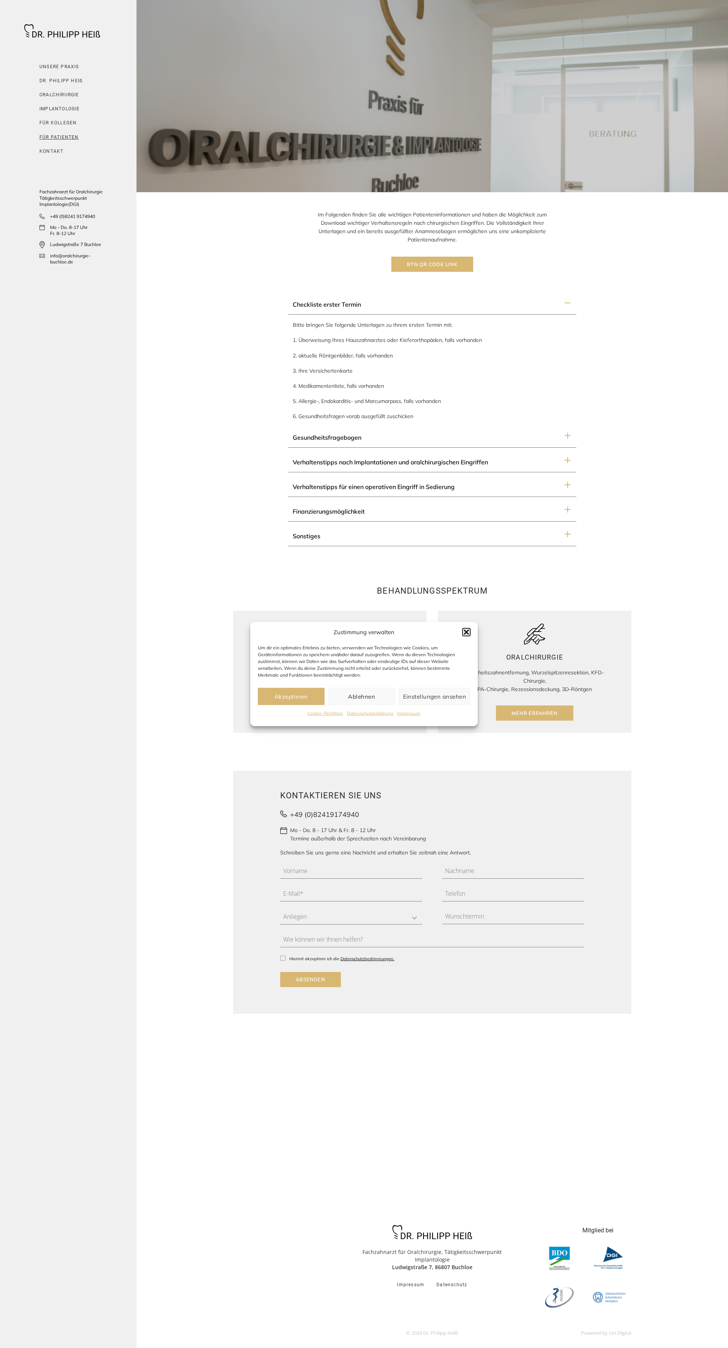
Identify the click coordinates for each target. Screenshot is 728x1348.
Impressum (408, 713)
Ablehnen (361, 696)
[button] (466, 632)
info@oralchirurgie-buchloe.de (70, 259)
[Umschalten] (567, 305)
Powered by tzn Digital (606, 1332)
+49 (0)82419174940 (324, 814)
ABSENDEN (310, 980)
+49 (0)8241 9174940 (72, 216)
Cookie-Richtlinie (325, 713)
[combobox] (351, 916)
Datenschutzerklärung (370, 713)
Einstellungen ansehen (434, 696)
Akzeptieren (291, 696)
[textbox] (344, 916)
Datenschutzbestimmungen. (367, 958)
